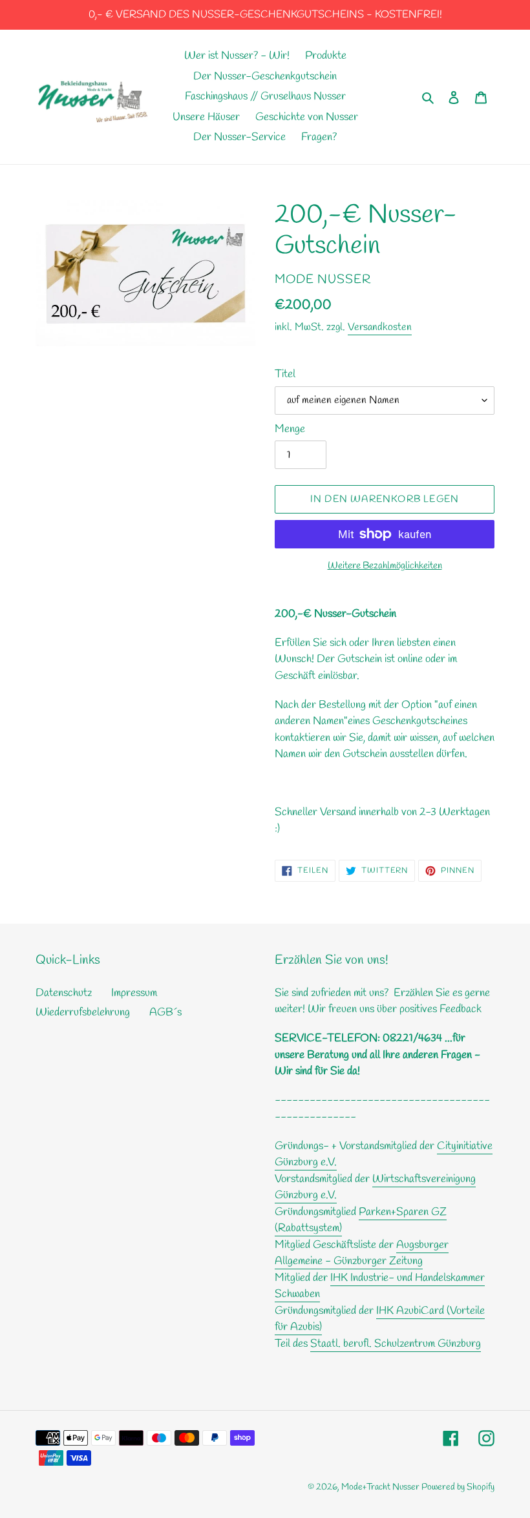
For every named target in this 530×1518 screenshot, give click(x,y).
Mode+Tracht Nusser (381, 1487)
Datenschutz (64, 993)
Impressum (134, 993)
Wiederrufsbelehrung (83, 1012)
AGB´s (165, 1012)
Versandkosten (380, 327)
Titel (285, 374)
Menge (290, 429)
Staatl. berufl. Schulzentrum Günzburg (395, 1343)
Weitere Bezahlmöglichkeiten (385, 565)
